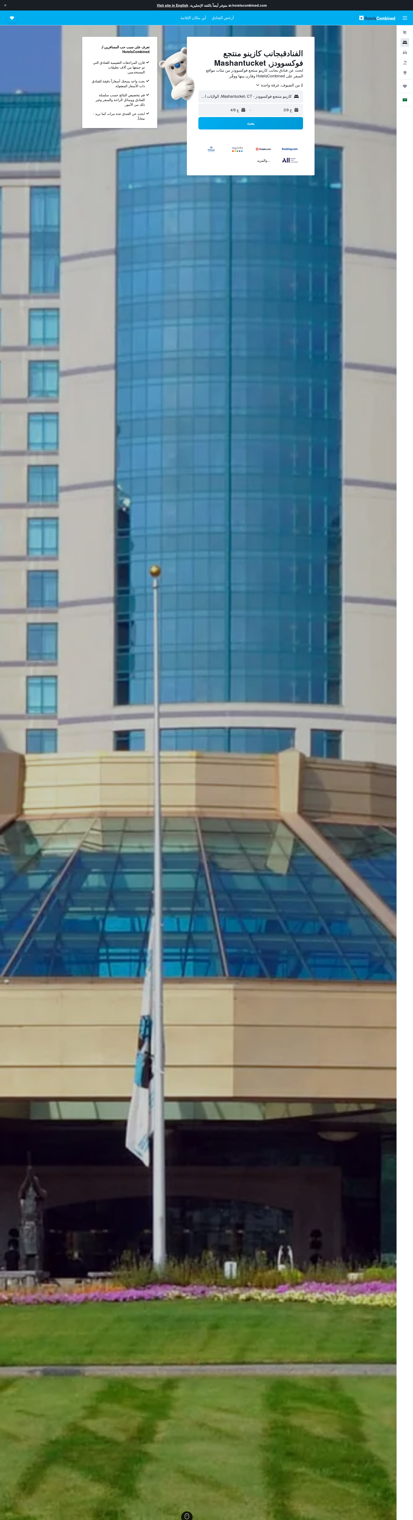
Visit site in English (172, 5)
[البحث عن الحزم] (405, 62)
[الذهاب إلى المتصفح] (405, 72)
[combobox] (279, 85)
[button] (5, 5)
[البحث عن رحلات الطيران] (405, 32)
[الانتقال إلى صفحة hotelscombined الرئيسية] (377, 18)
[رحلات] (405, 86)
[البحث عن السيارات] (405, 52)
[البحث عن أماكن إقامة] (405, 42)
